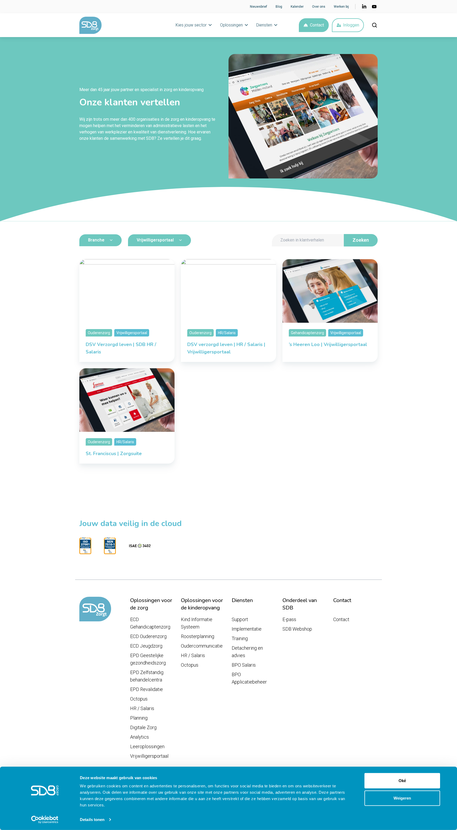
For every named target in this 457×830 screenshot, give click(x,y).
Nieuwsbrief (258, 6)
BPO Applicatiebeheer (249, 678)
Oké (402, 780)
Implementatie (247, 629)
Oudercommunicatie (202, 646)
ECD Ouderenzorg (148, 636)
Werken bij (341, 6)
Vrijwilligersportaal (149, 756)
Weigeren (402, 798)
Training (240, 638)
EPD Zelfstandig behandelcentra (146, 676)
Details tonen (92, 819)
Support (240, 619)
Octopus (139, 699)
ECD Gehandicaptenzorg (150, 623)
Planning (139, 718)
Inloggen (351, 25)
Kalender (297, 6)
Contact (317, 25)
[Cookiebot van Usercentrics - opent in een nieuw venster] (45, 820)
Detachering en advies (247, 651)
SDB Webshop (297, 629)
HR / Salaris (142, 708)
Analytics (139, 737)
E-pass (289, 619)
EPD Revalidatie (146, 689)
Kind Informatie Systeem (196, 623)
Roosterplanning (197, 636)
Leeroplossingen (147, 746)
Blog (279, 6)
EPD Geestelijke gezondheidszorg (148, 659)
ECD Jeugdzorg (146, 646)
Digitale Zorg (143, 727)
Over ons (318, 6)
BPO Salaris (244, 665)
